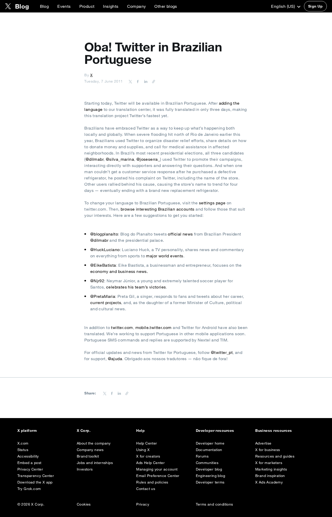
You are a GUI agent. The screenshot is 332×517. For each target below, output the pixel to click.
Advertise (263, 443)
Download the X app (35, 482)
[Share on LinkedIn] (145, 81)
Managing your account (156, 469)
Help (140, 430)
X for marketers (268, 462)
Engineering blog (210, 475)
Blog (44, 6)
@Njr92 (97, 280)
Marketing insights (271, 469)
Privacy (142, 504)
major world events (164, 255)
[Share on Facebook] (137, 81)
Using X (143, 449)
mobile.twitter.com (153, 327)
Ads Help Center (150, 462)
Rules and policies (152, 482)
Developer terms (210, 482)
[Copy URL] (152, 81)
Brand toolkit (88, 456)
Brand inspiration (270, 475)
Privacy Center (30, 469)
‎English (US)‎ (283, 6)
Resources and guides (274, 456)
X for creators (148, 456)
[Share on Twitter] (130, 81)
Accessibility (28, 456)
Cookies (84, 504)
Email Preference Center (157, 475)
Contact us (145, 488)
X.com (23, 443)
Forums (202, 456)
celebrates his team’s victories (136, 287)
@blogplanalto (104, 234)
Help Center (146, 443)
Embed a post (29, 462)
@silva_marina (120, 159)
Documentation (209, 449)
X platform (27, 430)
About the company (94, 443)
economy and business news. (119, 271)
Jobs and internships (95, 462)
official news (180, 234)
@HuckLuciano (105, 249)
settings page (212, 202)
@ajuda (115, 358)
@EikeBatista (103, 265)
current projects (105, 302)
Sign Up (315, 6)
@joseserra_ (148, 159)
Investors (85, 469)
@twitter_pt (222, 352)
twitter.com (122, 327)
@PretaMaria (102, 296)
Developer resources (215, 430)
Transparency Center (35, 475)
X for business (267, 449)
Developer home (210, 443)
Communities (207, 462)
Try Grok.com (29, 488)
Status (22, 449)
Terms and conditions (214, 504)
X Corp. (84, 430)
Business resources (273, 430)
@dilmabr (94, 159)
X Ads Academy (269, 482)
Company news (90, 449)
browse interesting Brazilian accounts (158, 209)
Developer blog (209, 469)
